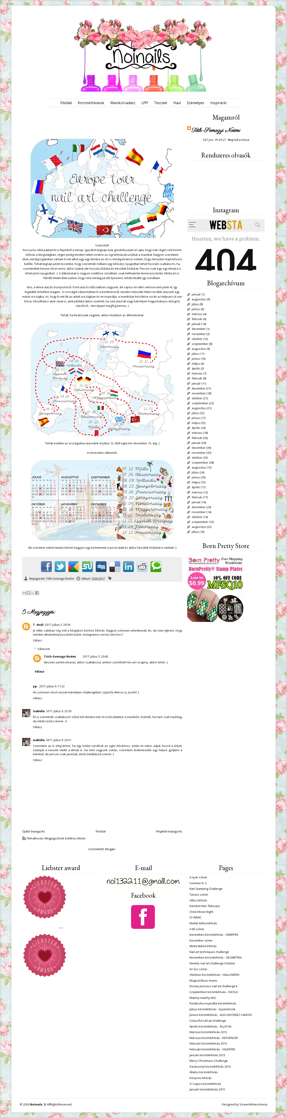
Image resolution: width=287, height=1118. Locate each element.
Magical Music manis (203, 980)
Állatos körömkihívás (203, 1072)
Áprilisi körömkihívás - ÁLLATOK (210, 1026)
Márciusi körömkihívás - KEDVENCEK (213, 1038)
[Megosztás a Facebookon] (37, 593)
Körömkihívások (91, 102)
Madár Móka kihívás (203, 923)
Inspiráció (218, 102)
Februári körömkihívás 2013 (208, 1043)
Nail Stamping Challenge (205, 889)
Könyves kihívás (200, 1078)
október (197, 339)
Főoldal (66, 102)
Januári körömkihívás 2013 (207, 1055)
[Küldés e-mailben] (24, 593)
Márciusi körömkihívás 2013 (208, 1032)
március (197, 314)
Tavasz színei (198, 894)
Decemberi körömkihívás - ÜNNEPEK (213, 935)
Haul (177, 102)
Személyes (195, 102)
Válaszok (43, 649)
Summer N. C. (198, 883)
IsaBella (39, 711)
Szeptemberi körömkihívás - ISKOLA (213, 992)
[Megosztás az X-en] (32, 593)
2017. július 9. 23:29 (58, 711)
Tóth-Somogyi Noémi (60, 656)
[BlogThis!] (28, 593)
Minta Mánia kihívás (203, 946)
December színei (200, 940)
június (196, 309)
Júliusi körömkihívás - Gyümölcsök (212, 1009)
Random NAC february (204, 906)
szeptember (200, 344)
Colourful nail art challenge (207, 1021)
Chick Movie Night (201, 912)
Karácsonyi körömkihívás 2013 (210, 1066)
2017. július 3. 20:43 (95, 656)
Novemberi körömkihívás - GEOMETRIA (215, 957)
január (196, 294)
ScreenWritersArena (253, 1104)
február (197, 319)
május (196, 364)
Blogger (110, 849)
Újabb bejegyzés (33, 831)
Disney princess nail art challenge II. (213, 986)
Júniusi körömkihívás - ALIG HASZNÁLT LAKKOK (220, 1015)
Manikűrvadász (122, 102)
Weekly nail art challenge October (212, 963)
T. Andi (38, 625)
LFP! (144, 102)
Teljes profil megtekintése (226, 140)
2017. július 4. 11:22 (52, 686)
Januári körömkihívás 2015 (207, 1089)
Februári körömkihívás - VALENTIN (212, 1049)
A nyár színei (198, 877)
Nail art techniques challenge (209, 952)
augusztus (199, 299)
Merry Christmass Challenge (208, 1061)
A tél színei (196, 929)
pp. (35, 686)
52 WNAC (195, 917)
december (199, 329)
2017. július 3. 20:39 (57, 625)
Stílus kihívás (198, 900)
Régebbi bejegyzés (169, 831)
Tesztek (160, 102)
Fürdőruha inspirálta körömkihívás (212, 1003)
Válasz (37, 640)
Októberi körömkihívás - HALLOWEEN (214, 975)
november (199, 334)
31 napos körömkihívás (205, 1084)
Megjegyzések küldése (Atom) (65, 838)
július (195, 304)
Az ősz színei (198, 969)
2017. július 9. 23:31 (58, 740)
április (196, 368)
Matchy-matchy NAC (202, 998)
